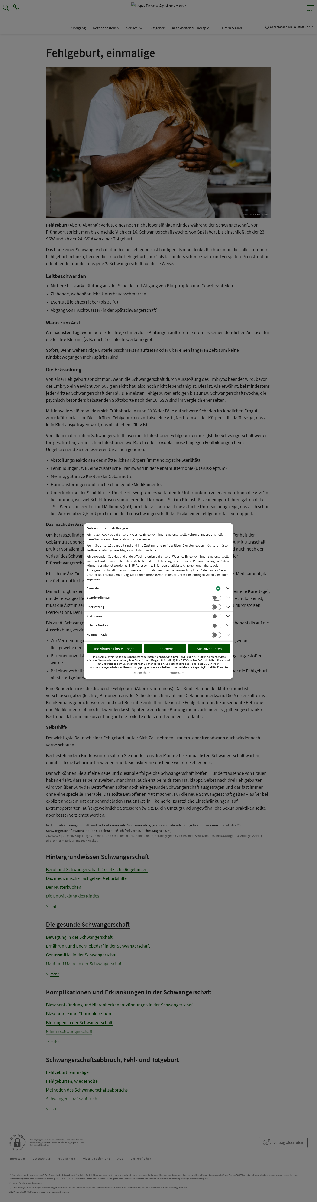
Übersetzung (95, 607)
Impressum (176, 673)
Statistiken (94, 616)
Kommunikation (98, 634)
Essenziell (93, 588)
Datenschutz (141, 673)
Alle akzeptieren (209, 648)
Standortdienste (98, 597)
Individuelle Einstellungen (114, 648)
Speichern (165, 648)
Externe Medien (97, 625)
